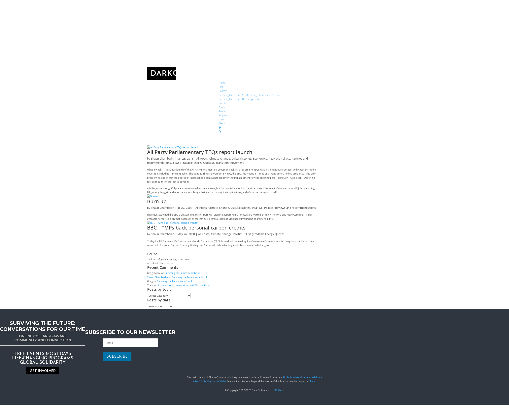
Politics (285, 158)
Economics (260, 158)
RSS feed (279, 390)
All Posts (202, 158)
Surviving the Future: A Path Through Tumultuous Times (249, 95)
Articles (222, 111)
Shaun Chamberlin (162, 158)
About (222, 123)
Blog (221, 87)
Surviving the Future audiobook (182, 273)
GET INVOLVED (43, 370)
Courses (223, 91)
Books (222, 107)
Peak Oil (274, 158)
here (312, 381)
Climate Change (219, 158)
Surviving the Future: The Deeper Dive (239, 99)
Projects (223, 115)
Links (221, 119)
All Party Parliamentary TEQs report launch (199, 152)
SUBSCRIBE (117, 356)
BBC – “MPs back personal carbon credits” (197, 227)
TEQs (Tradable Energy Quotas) (193, 163)
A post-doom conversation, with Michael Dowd (184, 285)
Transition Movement (230, 163)
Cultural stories (241, 158)
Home (222, 82)
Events (222, 103)
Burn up (157, 201)
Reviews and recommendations (295, 208)
